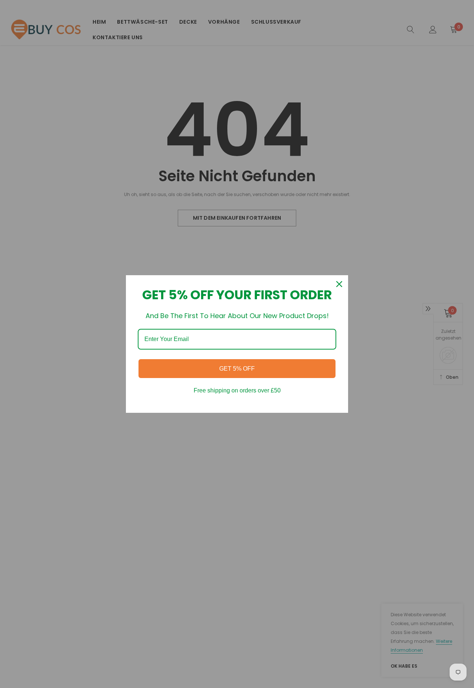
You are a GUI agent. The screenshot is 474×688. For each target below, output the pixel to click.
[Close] (339, 284)
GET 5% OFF (237, 368)
